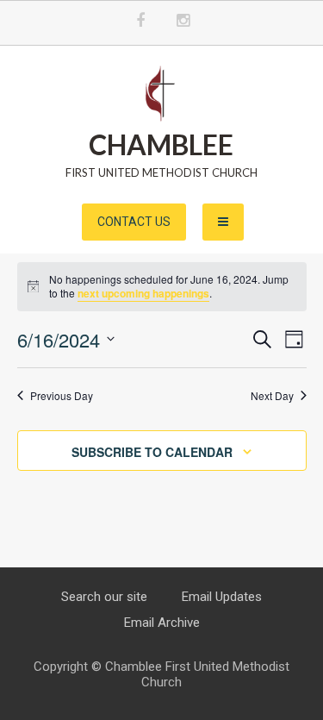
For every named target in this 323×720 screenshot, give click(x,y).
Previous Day (61, 396)
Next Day (272, 396)
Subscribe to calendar (152, 451)
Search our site (104, 596)
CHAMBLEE (161, 144)
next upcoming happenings (143, 293)
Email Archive (162, 622)
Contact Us (134, 222)
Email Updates (222, 596)
